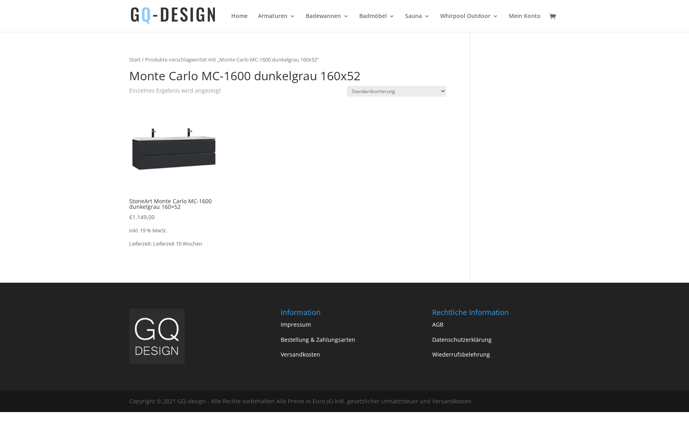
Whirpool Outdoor (465, 16)
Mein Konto (525, 16)
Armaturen (272, 16)
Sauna (413, 16)
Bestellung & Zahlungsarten (318, 339)
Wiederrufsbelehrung (461, 354)
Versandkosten (300, 354)
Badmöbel (373, 16)
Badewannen (323, 16)
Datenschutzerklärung (462, 339)
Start (135, 59)
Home (239, 16)
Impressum (296, 324)
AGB (437, 324)
